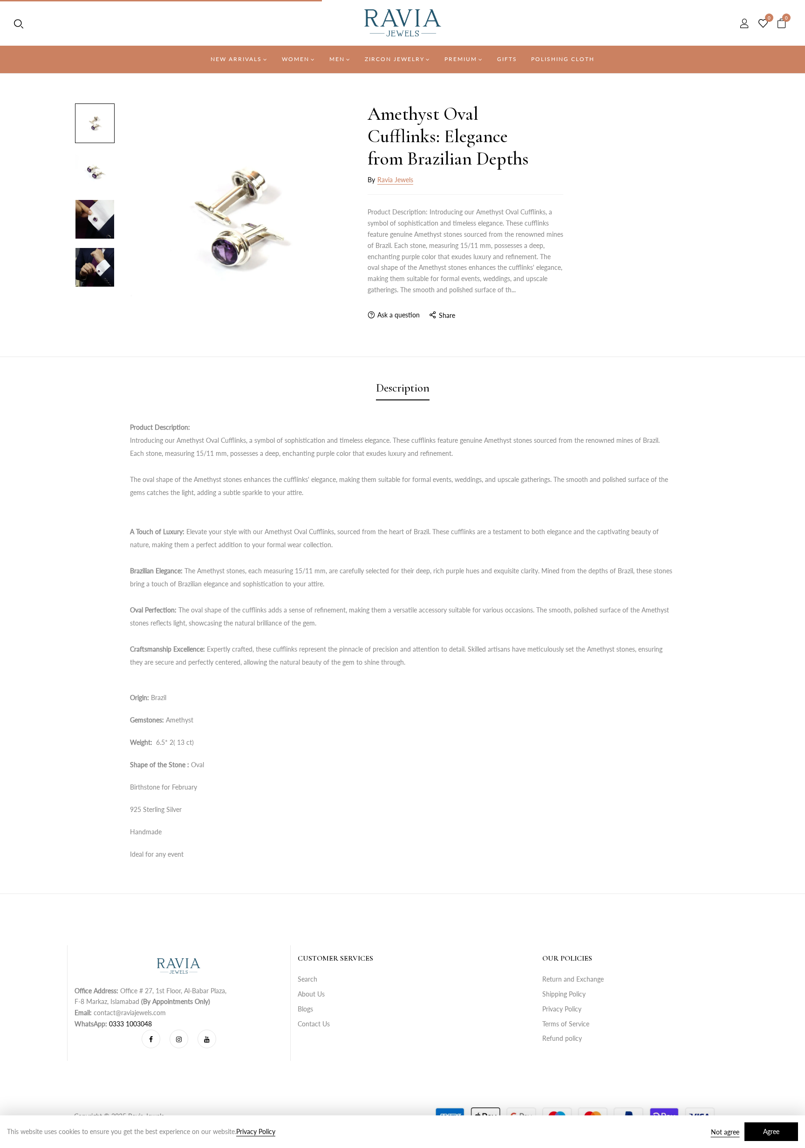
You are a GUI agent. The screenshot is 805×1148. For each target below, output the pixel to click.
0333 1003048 (130, 1024)
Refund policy (562, 1038)
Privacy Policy (561, 1009)
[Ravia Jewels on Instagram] (179, 1039)
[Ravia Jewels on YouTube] (207, 1039)
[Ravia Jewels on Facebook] (151, 1039)
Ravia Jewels (395, 180)
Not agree (725, 1132)
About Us (311, 994)
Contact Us (314, 1024)
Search (307, 979)
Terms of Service (565, 1024)
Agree (771, 1131)
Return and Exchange (573, 979)
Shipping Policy (564, 994)
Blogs (305, 1009)
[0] (763, 24)
